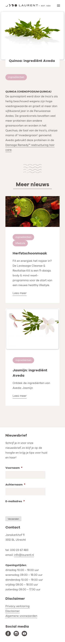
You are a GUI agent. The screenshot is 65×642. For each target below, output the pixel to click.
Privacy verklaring (17, 606)
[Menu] (58, 5)
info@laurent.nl (24, 555)
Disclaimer (12, 611)
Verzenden (13, 518)
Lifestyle (20, 243)
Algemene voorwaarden (21, 616)
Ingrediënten (16, 77)
